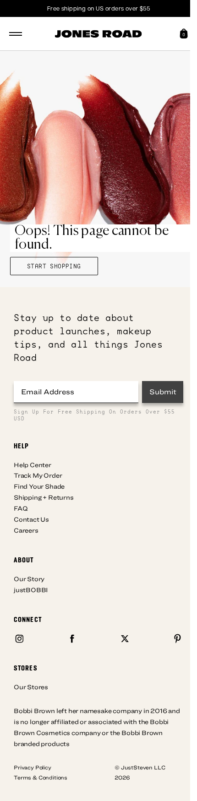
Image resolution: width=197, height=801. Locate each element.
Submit (162, 391)
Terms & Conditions (40, 777)
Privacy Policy (32, 767)
